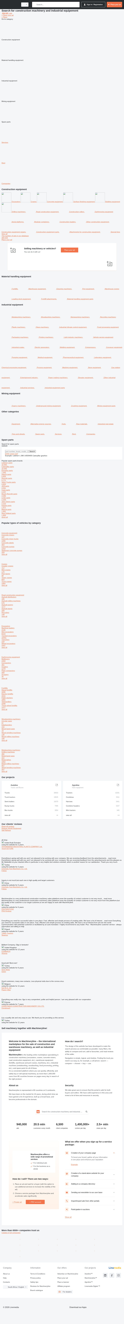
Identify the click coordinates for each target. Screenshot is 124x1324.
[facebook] (111, 1275)
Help (5, 1278)
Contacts (6, 1282)
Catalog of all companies (11, 1233)
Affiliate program (63, 1286)
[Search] (34, 4)
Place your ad (69, 250)
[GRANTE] (11, 1256)
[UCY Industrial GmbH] (29, 1244)
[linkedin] (105, 1275)
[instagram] (118, 1275)
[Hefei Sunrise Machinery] (11, 1244)
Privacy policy (35, 1278)
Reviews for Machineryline (40, 1286)
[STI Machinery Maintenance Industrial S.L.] (11, 1250)
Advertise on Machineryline (67, 1274)
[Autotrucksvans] (29, 1250)
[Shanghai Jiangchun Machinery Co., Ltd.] (67, 1238)
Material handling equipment (16, 276)
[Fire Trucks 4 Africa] (104, 1244)
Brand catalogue (36, 1290)
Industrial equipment (12, 305)
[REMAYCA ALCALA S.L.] (29, 1256)
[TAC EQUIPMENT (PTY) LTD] (85, 1244)
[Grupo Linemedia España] (67, 1250)
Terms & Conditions (37, 1274)
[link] (62, 238)
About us (6, 1274)
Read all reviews (8, 826)
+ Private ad (17, 1202)
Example (74, 1165)
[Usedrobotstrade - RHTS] (85, 1250)
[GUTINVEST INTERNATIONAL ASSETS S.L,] (11, 1238)
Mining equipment (11, 393)
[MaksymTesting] (67, 1244)
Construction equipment (14, 189)
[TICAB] (29, 1238)
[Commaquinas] (104, 1250)
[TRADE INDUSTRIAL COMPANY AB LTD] (48, 1238)
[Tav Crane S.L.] (48, 1250)
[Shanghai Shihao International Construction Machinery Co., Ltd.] (85, 1238)
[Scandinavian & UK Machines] (104, 1238)
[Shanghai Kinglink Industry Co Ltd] (48, 1244)
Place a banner (63, 1282)
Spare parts (8, 440)
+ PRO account (35, 1202)
